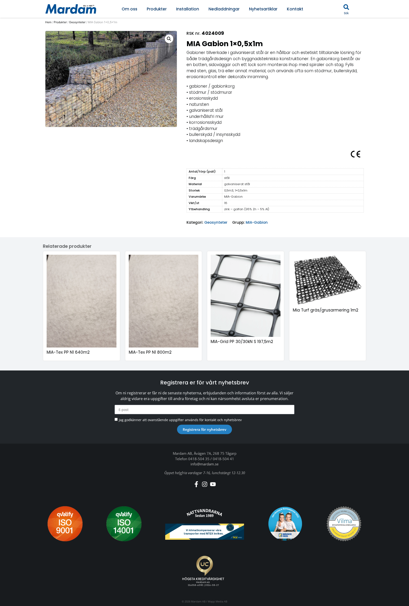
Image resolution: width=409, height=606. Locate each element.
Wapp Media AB (217, 601)
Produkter (157, 9)
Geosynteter (77, 22)
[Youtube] (213, 484)
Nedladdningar (224, 9)
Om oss (129, 9)
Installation (187, 9)
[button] (346, 7)
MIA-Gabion (257, 222)
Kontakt (295, 9)
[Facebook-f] (196, 484)
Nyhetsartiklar (263, 9)
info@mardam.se (204, 464)
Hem (48, 22)
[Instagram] (205, 484)
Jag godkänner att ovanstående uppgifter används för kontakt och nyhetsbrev (180, 420)
